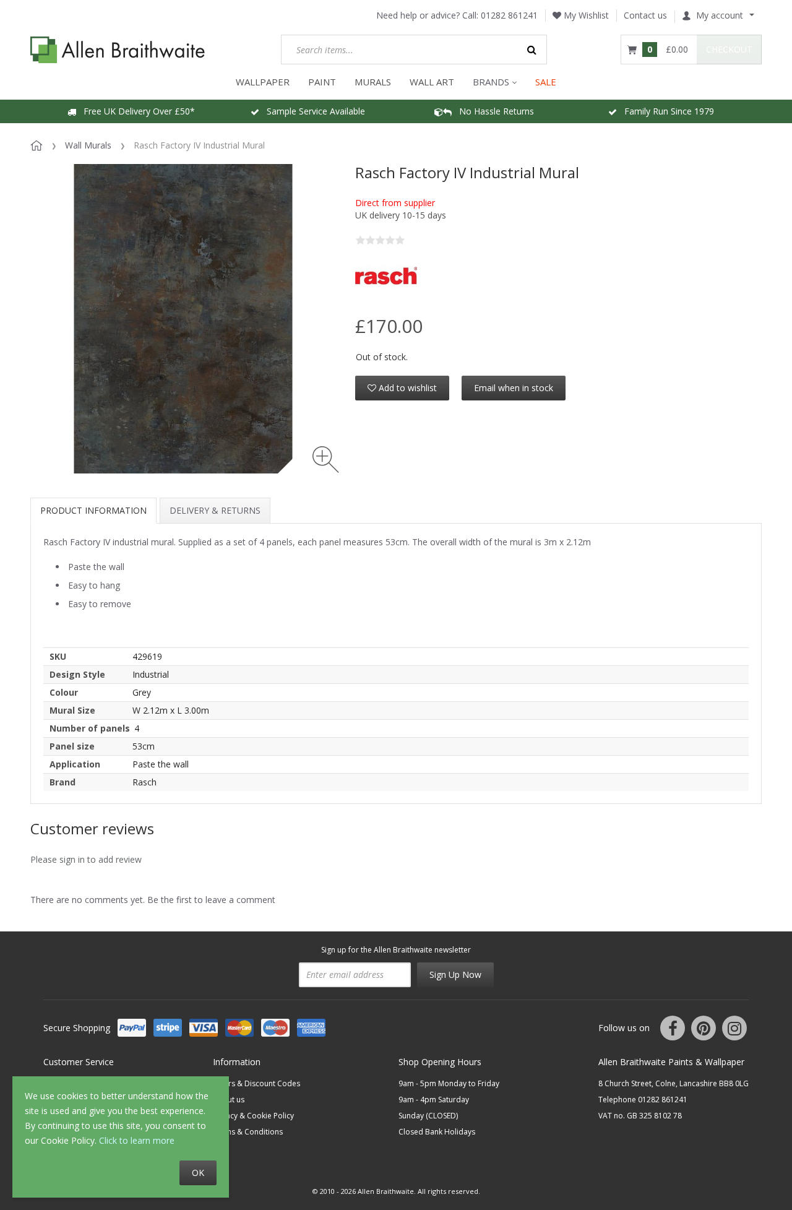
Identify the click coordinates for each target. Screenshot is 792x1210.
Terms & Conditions (248, 1131)
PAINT (322, 82)
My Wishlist (585, 15)
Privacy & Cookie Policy (253, 1115)
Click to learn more (136, 1140)
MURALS (373, 82)
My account (719, 15)
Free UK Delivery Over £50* (135, 111)
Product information (93, 510)
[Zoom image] (325, 459)
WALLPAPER (263, 82)
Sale (545, 82)
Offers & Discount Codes (256, 1083)
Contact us (645, 15)
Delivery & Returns (215, 510)
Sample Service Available (312, 111)
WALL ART (432, 82)
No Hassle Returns (493, 111)
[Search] (532, 49)
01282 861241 (509, 15)
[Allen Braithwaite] (117, 50)
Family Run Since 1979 (665, 111)
